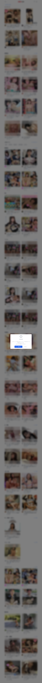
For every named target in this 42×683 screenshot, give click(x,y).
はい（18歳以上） (18, 346)
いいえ (25, 346)
